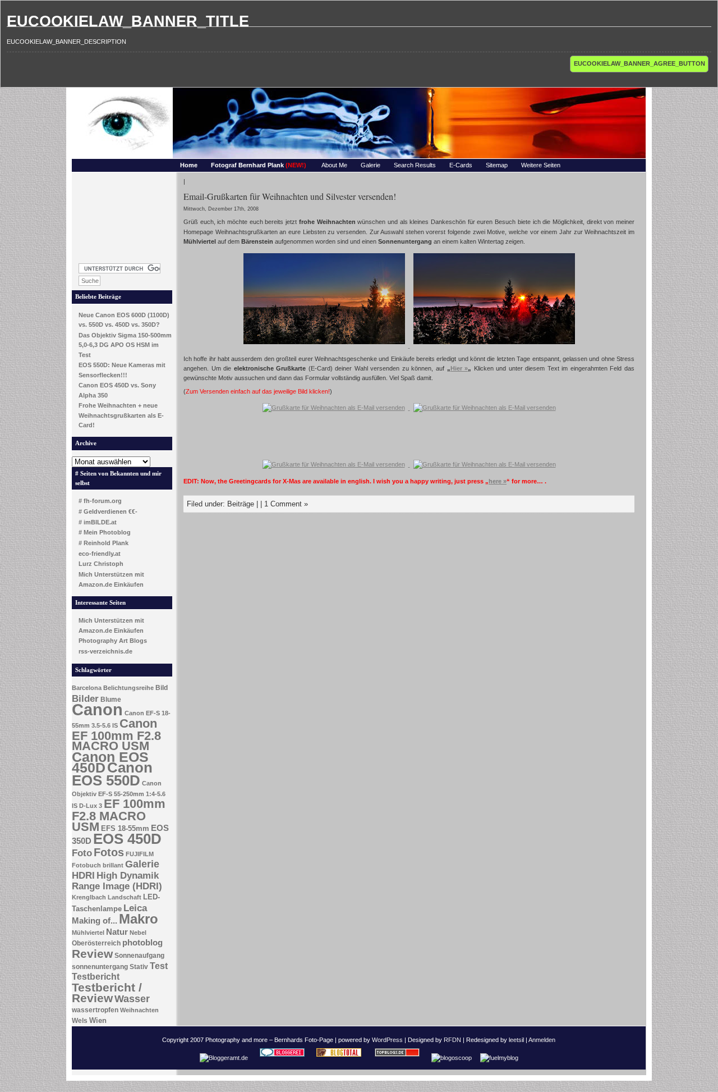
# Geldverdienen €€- (108, 511)
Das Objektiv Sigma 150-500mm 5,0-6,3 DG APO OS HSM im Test (125, 345)
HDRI (83, 875)
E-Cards (460, 165)
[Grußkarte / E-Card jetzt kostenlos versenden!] (333, 407)
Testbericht (95, 976)
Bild (161, 688)
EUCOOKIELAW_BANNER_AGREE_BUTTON (639, 63)
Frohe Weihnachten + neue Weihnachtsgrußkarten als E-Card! (121, 415)
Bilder (85, 698)
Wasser (132, 998)
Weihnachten (139, 1010)
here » (498, 481)
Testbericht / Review (107, 993)
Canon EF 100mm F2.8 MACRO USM (116, 734)
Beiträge (240, 504)
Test (159, 966)
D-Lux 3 (90, 805)
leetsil (516, 1039)
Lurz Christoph (101, 563)
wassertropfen (95, 1010)
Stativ (139, 967)
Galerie (370, 165)
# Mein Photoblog (105, 532)
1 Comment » (286, 504)
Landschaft (124, 897)
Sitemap (497, 165)
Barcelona (87, 687)
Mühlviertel (88, 932)
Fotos (109, 852)
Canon (97, 709)
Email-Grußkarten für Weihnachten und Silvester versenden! (289, 196)
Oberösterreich (96, 943)
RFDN (452, 1039)
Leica (135, 907)
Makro (138, 918)
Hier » (459, 368)
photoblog (142, 942)
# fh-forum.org (100, 500)
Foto (82, 853)
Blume (110, 699)
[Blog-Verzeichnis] (282, 1057)
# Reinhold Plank (103, 543)
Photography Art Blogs (113, 640)
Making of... (94, 920)
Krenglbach (89, 897)
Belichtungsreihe (128, 687)
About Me (334, 165)
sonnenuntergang (100, 967)
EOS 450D (127, 838)
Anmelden (541, 1039)
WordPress (387, 1039)
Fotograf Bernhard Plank (258, 165)
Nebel (138, 932)
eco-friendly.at (100, 553)
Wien (98, 1020)
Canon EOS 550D (112, 774)
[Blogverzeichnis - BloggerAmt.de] (223, 1057)
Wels (80, 1021)
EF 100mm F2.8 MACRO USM (118, 815)
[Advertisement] (122, 214)
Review (92, 954)
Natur (117, 931)
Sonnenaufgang (139, 956)
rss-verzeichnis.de (105, 651)
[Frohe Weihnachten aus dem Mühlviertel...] (325, 345)
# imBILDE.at (98, 522)
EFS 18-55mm (125, 828)
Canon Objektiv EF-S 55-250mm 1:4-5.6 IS (118, 794)
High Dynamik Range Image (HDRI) (117, 881)
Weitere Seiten (540, 165)
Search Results (415, 165)
